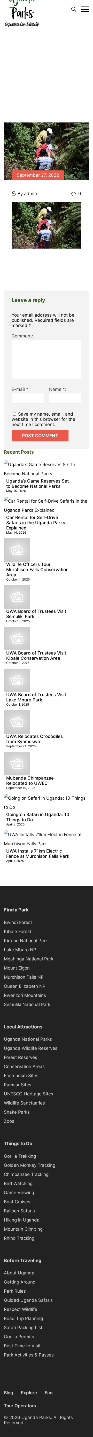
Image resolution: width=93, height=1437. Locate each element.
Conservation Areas (24, 1066)
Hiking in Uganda (22, 1220)
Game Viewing (19, 1192)
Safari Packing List (23, 1327)
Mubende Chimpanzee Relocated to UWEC (30, 780)
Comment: (22, 335)
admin (30, 193)
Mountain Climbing (23, 1229)
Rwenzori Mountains (25, 995)
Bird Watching (18, 1183)
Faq (49, 1392)
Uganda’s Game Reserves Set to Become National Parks (37, 483)
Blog (8, 1392)
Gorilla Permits (19, 1336)
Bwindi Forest (18, 922)
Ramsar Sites (17, 1084)
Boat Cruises (17, 1201)
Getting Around (20, 1282)
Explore (29, 1392)
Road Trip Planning (23, 1318)
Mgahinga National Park (28, 958)
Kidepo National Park (26, 940)
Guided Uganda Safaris (28, 1300)
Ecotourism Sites (21, 1075)
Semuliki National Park (27, 1004)
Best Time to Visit (22, 1345)
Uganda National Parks (28, 1039)
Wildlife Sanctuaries (24, 1103)
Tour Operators (20, 1405)
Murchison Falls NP (24, 977)
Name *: (57, 389)
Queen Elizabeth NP (24, 986)
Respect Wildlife (20, 1309)
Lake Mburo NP (20, 949)
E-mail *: (21, 389)
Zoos (9, 1121)
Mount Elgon (17, 968)
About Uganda (19, 1272)
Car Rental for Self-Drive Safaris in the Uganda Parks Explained (35, 523)
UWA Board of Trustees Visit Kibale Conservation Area (36, 655)
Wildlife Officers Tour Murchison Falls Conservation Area (37, 569)
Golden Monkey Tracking (29, 1165)
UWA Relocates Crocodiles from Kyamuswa (34, 739)
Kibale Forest (17, 931)
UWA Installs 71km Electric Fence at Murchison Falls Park (37, 853)
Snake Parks (17, 1112)
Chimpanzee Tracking (26, 1174)
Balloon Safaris (19, 1210)
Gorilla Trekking (20, 1156)
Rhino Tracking (19, 1238)
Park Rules (15, 1291)
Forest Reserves (20, 1057)
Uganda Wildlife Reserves (30, 1048)
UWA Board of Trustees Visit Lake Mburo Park (36, 697)
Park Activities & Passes (29, 1355)
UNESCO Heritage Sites (28, 1093)
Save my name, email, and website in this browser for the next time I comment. (43, 419)
